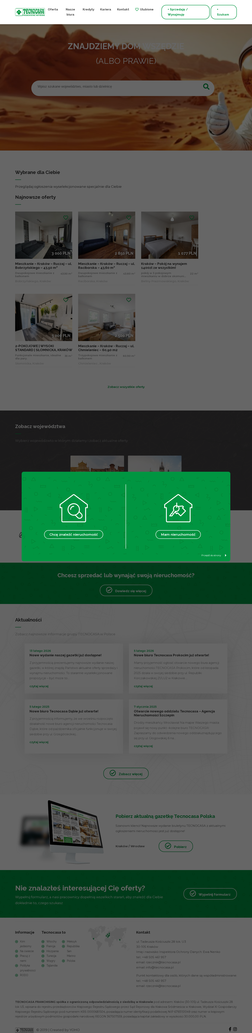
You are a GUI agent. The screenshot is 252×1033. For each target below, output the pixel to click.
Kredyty (88, 9)
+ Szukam (223, 12)
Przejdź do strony (211, 555)
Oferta (53, 9)
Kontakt (123, 9)
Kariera (105, 9)
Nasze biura (70, 12)
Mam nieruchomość (178, 534)
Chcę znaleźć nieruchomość (73, 534)
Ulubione (147, 9)
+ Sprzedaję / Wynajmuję (178, 12)
